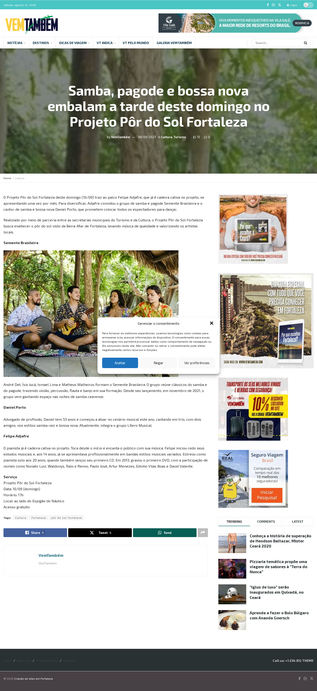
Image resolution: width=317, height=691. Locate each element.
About (7, 660)
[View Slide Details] (236, 23)
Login (293, 4)
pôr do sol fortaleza (66, 517)
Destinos (41, 43)
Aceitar (120, 363)
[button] (212, 323)
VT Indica (105, 43)
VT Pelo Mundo (136, 43)
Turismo (180, 137)
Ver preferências (197, 363)
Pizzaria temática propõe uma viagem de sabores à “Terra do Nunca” (278, 566)
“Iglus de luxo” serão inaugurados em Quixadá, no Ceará (277, 592)
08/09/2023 (147, 137)
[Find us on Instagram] (273, 5)
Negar (158, 363)
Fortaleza (39, 517)
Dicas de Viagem (73, 43)
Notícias (15, 43)
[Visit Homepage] (31, 23)
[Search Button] (306, 43)
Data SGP (70, 660)
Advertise (24, 660)
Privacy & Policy (47, 660)
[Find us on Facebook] (268, 5)
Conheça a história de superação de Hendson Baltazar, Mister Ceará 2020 (280, 540)
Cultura (166, 137)
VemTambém (120, 137)
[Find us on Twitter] (279, 5)
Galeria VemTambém (174, 43)
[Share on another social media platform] (203, 532)
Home (7, 178)
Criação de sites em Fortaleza (33, 678)
